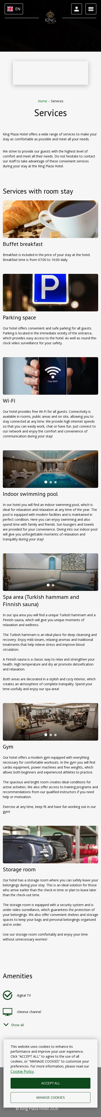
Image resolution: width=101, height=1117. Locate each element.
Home (43, 101)
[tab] (45, 482)
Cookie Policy (22, 1071)
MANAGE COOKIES (50, 1097)
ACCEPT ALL (50, 1083)
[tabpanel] (50, 469)
